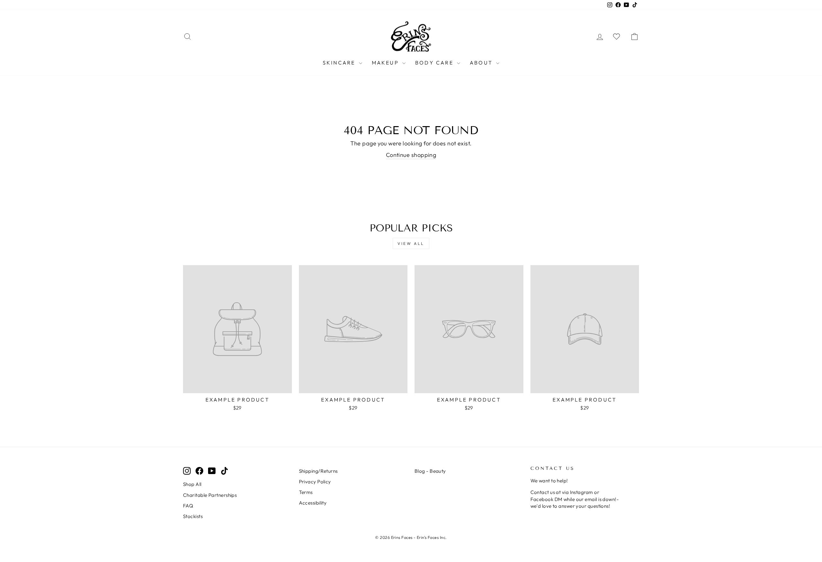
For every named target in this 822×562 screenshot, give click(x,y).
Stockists (193, 516)
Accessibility (313, 503)
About (482, 62)
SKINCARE (340, 62)
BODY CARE (435, 62)
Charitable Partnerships (210, 495)
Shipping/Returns (318, 471)
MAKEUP (386, 62)
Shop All (192, 484)
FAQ (188, 506)
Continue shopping (411, 155)
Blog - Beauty (430, 471)
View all (411, 243)
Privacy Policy (315, 482)
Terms (306, 492)
